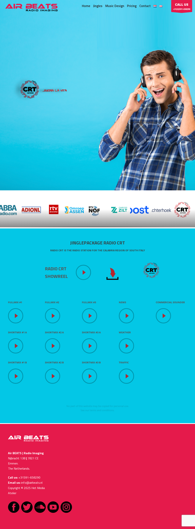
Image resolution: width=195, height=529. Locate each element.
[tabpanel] (97, 95)
